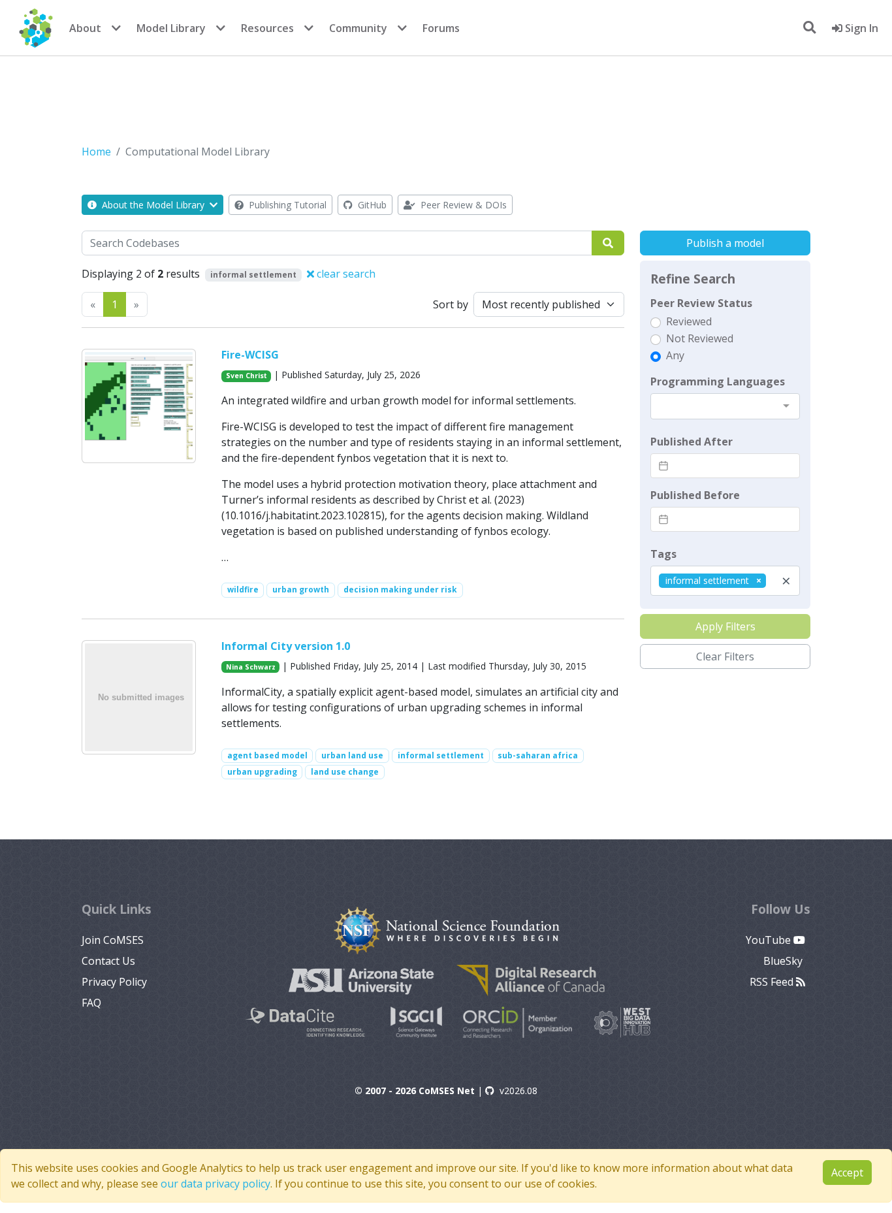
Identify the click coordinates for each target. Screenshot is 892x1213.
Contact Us (108, 961)
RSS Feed (773, 982)
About (85, 28)
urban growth (300, 589)
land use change (345, 771)
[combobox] (725, 406)
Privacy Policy (114, 982)
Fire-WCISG (250, 355)
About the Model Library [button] (153, 205)
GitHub (371, 205)
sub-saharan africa (538, 755)
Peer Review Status (701, 303)
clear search (344, 274)
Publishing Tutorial (286, 205)
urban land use (352, 755)
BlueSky (784, 961)
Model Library (171, 28)
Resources (267, 28)
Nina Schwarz (251, 666)
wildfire (243, 589)
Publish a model (725, 243)
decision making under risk (400, 589)
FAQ (91, 1002)
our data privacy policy (215, 1183)
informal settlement (441, 755)
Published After (691, 441)
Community (358, 28)
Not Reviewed (699, 338)
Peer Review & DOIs (462, 205)
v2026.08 (518, 1090)
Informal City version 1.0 (285, 646)
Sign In (860, 28)
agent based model (267, 755)
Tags (663, 553)
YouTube (769, 940)
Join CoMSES (113, 940)
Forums (441, 28)
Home (96, 151)
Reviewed (689, 321)
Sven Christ (246, 375)
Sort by (450, 304)
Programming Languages (717, 381)
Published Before (695, 495)
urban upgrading (262, 771)
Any (675, 355)
